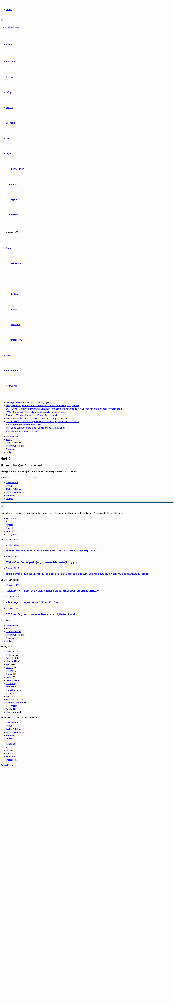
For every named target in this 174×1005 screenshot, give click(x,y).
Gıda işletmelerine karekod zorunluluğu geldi (28, 402)
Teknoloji (10, 696)
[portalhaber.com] (10, 27)
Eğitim (14, 199)
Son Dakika (11, 709)
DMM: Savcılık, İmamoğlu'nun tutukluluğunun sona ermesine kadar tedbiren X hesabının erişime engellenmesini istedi (64, 408)
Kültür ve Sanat (13, 699)
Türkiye (9, 77)
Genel (9, 651)
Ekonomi (10, 122)
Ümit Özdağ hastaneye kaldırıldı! (22, 431)
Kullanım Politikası (15, 445)
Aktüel (9, 693)
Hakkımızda (12, 436)
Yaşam (14, 214)
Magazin (10, 686)
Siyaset (9, 107)
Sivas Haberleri (13, 680)
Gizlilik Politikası (13, 442)
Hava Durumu (13, 712)
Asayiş (14, 184)
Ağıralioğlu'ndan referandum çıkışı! (23, 424)
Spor (8, 138)
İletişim (9, 452)
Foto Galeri (11, 705)
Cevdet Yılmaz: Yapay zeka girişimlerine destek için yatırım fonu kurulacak (42, 421)
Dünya (9, 92)
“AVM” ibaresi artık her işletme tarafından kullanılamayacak (36, 412)
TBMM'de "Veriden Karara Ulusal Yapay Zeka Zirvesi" (31, 415)
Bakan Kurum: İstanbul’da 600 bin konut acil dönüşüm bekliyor (37, 418)
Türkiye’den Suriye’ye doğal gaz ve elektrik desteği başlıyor (35, 427)
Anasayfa (11, 61)
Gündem (10, 683)
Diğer (9, 153)
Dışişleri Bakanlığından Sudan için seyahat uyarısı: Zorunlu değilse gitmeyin (42, 405)
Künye (9, 439)
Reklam (10, 449)
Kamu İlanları (17, 168)
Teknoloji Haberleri (15, 702)
